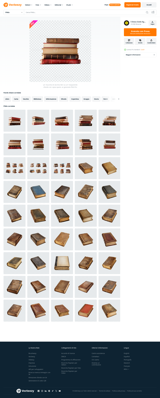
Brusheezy (32, 353)
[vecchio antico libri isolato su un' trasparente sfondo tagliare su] (86, 168)
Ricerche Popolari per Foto (71, 368)
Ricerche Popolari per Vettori (69, 364)
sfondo (63, 99)
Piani (106, 5)
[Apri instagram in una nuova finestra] (42, 391)
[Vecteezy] (13, 5)
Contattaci (95, 356)
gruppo (86, 99)
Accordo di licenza (68, 353)
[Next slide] (116, 99)
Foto (37, 5)
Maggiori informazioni (133, 55)
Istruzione (32, 366)
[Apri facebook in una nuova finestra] (38, 391)
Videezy (31, 360)
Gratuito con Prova (140, 32)
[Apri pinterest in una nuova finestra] (49, 391)
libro (7, 99)
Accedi (149, 5)
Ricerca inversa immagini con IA (39, 373)
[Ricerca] (147, 12)
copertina (75, 99)
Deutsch (127, 363)
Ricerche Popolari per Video (69, 372)
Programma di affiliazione (70, 360)
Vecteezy (32, 356)
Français (127, 366)
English (126, 353)
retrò (105, 99)
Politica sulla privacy (118, 391)
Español (127, 356)
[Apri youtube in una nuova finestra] (60, 391)
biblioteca (37, 99)
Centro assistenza (98, 353)
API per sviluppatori (36, 369)
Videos (46, 5)
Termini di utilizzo (104, 391)
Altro (125, 369)
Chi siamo (95, 360)
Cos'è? (142, 50)
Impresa (32, 363)
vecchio (26, 99)
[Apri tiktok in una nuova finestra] (53, 391)
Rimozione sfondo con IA (38, 377)
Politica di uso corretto (134, 391)
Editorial (58, 5)
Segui (152, 24)
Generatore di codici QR (37, 381)
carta (16, 99)
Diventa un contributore (96, 364)
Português (127, 360)
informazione (51, 99)
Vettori (27, 5)
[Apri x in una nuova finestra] (56, 391)
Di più (68, 5)
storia (96, 99)
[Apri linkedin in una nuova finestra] (46, 391)
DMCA (63, 356)
